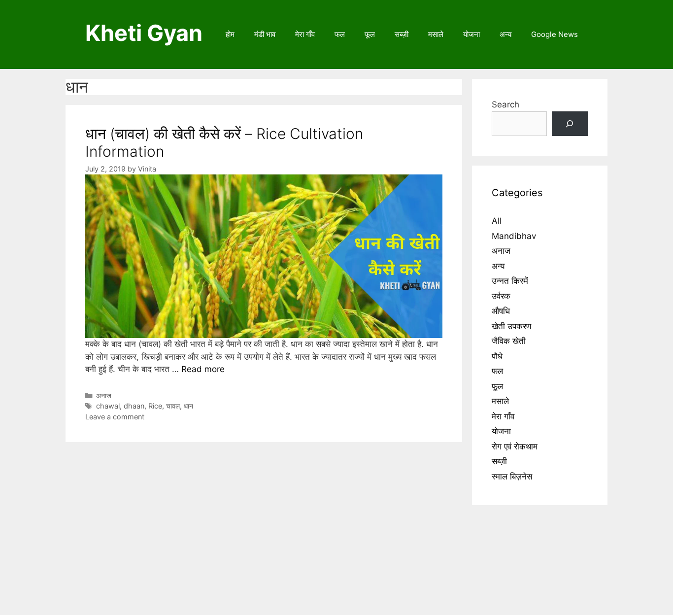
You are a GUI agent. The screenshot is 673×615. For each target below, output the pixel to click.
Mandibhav (514, 236)
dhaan (134, 406)
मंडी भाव (264, 34)
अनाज (103, 395)
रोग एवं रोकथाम (515, 446)
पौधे (497, 356)
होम (230, 34)
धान (188, 406)
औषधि (501, 311)
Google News (554, 34)
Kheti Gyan (143, 32)
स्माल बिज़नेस (512, 476)
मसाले (435, 34)
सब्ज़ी (401, 34)
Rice (155, 406)
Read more (203, 369)
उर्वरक (501, 296)
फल (340, 34)
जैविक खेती (509, 341)
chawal (108, 406)
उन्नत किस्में (510, 281)
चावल (173, 406)
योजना (471, 34)
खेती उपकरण (511, 326)
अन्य (505, 34)
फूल (370, 34)
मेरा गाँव (305, 34)
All (497, 221)
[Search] (570, 124)
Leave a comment (114, 416)
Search (505, 104)
